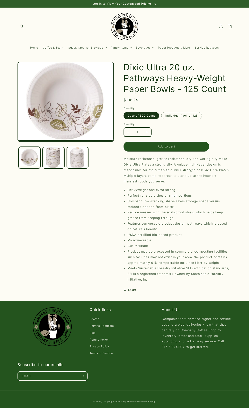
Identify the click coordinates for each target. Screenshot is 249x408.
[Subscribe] (83, 376)
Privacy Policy (99, 346)
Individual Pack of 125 (181, 115)
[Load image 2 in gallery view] (53, 158)
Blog (93, 332)
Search (94, 319)
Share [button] (132, 289)
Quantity (129, 124)
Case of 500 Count (141, 115)
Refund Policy (99, 339)
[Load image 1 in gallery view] (29, 158)
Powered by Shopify (145, 401)
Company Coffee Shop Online (118, 401)
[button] (22, 26)
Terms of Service (101, 353)
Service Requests (102, 325)
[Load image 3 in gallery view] (78, 158)
